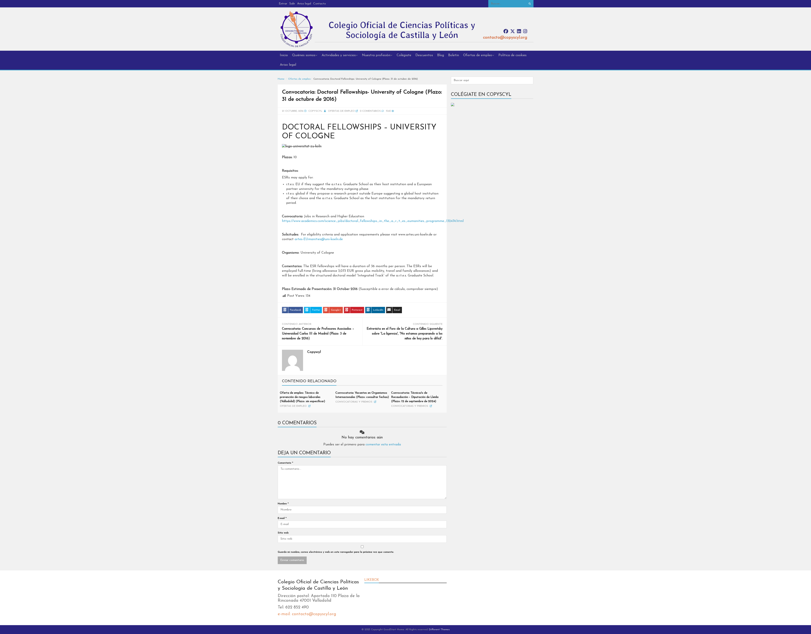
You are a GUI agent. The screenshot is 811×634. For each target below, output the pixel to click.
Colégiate (404, 55)
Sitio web (283, 533)
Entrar (283, 3)
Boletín (453, 55)
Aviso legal (304, 3)
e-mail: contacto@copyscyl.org (307, 614)
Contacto (319, 3)
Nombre (283, 503)
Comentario (285, 463)
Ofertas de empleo (477, 55)
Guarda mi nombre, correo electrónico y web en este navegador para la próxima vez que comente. (336, 552)
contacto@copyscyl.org (505, 37)
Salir (292, 3)
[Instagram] (525, 31)
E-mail (282, 518)
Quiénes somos (303, 55)
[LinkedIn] (519, 31)
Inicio (284, 55)
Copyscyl (315, 111)
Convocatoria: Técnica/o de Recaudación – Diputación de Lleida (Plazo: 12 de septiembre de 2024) (414, 397)
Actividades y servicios (339, 55)
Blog (440, 55)
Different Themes (439, 629)
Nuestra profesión (376, 55)
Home (281, 79)
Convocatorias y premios (353, 402)
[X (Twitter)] (512, 31)
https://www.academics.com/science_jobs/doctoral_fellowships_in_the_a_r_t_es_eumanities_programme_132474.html (373, 221)
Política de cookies (512, 55)
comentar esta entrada (383, 444)
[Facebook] (505, 31)
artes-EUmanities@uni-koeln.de (319, 239)
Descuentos (424, 55)
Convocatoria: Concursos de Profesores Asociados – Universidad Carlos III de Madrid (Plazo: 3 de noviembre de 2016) (318, 333)
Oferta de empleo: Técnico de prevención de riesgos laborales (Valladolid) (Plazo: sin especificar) (302, 397)
